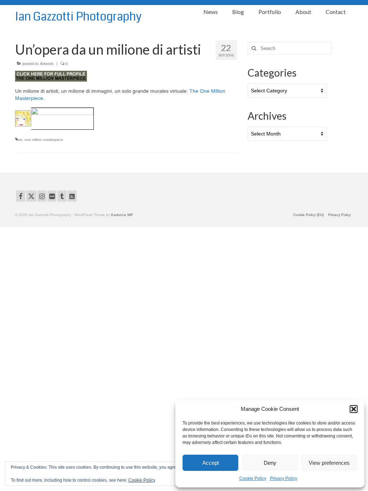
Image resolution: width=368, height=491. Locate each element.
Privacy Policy (283, 478)
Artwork (47, 63)
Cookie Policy (252, 478)
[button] (353, 409)
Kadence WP (122, 215)
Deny (270, 463)
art (20, 140)
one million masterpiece (43, 140)
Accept (210, 463)
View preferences (329, 463)
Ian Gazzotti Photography (78, 17)
